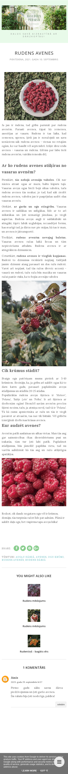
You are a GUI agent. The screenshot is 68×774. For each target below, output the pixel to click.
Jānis (14, 677)
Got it (44, 770)
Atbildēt (61, 704)
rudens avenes (13, 559)
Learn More (29, 770)
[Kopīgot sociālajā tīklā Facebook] (16, 548)
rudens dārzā (35, 559)
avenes (41, 557)
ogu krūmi (56, 557)
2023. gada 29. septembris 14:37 (26, 682)
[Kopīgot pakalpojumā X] (23, 548)
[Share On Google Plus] (36, 548)
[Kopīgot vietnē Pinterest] (29, 548)
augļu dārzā (25, 557)
